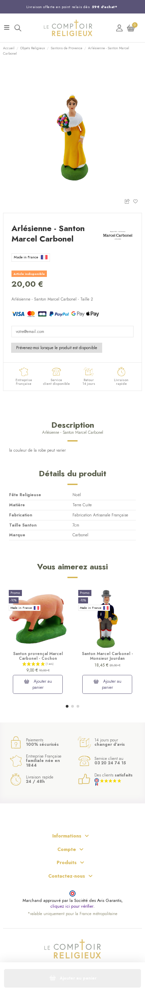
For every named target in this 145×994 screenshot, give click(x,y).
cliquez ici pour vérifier (71, 906)
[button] (67, 706)
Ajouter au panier (42, 684)
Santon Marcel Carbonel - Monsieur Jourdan (107, 656)
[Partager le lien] (128, 201)
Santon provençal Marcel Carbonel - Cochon (38, 656)
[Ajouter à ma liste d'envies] (137, 201)
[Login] (119, 28)
